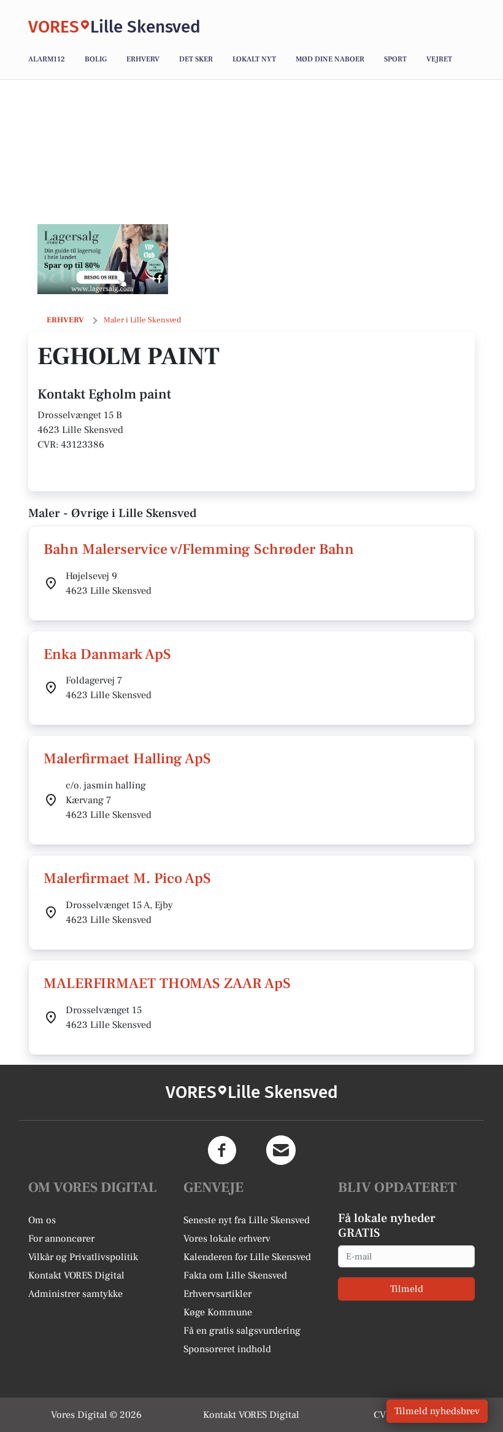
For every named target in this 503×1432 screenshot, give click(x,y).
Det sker (196, 59)
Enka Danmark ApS (107, 654)
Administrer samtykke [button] (75, 1294)
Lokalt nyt (254, 59)
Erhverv (142, 59)
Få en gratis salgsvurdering (242, 1331)
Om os (42, 1220)
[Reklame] (102, 259)
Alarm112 (46, 59)
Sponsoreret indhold (227, 1349)
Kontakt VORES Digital (76, 1275)
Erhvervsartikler (217, 1294)
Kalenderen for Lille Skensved (247, 1257)
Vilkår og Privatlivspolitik (83, 1257)
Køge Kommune (217, 1312)
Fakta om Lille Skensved (235, 1275)
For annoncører (61, 1238)
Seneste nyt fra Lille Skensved (246, 1220)
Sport (395, 59)
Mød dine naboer (330, 59)
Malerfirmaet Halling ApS (127, 758)
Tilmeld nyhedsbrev (437, 1411)
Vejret (439, 59)
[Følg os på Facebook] (222, 1150)
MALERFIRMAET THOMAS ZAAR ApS (167, 983)
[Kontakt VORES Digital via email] (281, 1150)
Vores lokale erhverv (227, 1238)
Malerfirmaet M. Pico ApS (127, 878)
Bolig (96, 59)
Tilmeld (406, 1289)
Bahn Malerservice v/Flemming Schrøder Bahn (199, 549)
